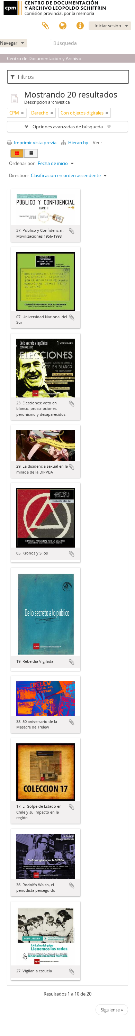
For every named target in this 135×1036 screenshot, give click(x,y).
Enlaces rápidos (80, 26)
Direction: (19, 175)
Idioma (62, 26)
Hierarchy (78, 142)
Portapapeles (45, 26)
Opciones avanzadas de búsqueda (68, 126)
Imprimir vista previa (34, 142)
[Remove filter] (22, 112)
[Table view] (31, 153)
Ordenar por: (22, 163)
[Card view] (17, 153)
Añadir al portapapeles (71, 231)
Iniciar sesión (107, 25)
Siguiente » (112, 1010)
